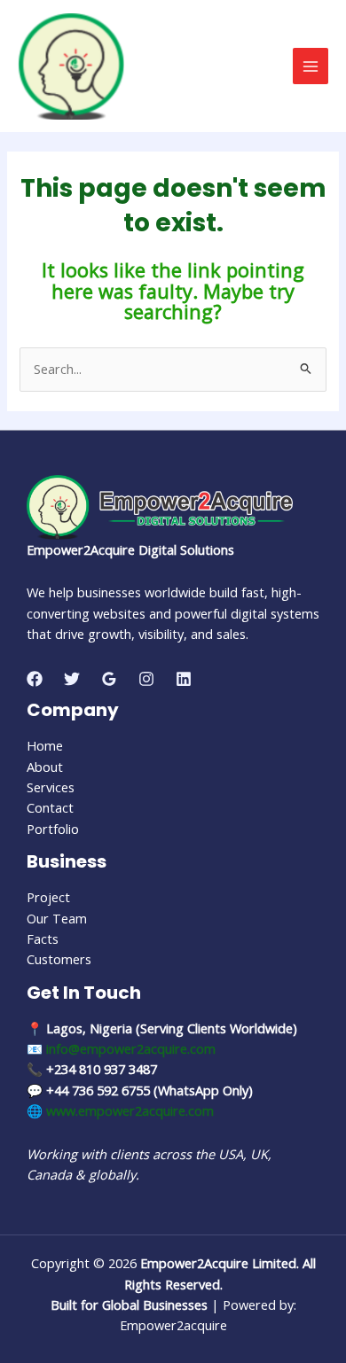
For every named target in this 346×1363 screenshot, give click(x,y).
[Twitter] (72, 679)
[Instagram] (146, 679)
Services (51, 787)
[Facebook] (35, 679)
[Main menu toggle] (310, 65)
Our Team (57, 918)
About (45, 766)
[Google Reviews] (109, 679)
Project (48, 897)
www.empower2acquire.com (130, 1110)
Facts (43, 938)
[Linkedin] (184, 679)
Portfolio (53, 828)
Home (45, 745)
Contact (50, 807)
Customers (59, 959)
